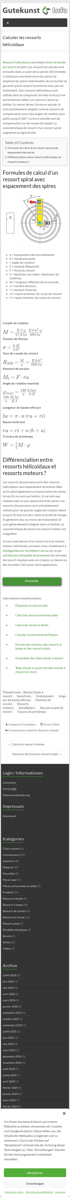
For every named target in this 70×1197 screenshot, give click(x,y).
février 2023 (10, 1106)
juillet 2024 (10, 1075)
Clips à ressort (11, 848)
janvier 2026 (10, 1006)
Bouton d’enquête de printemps (29, 555)
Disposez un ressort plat (31, 605)
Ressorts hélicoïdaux (16, 62)
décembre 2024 (12, 1056)
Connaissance (16, 730)
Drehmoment (45, 696)
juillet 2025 (10, 1031)
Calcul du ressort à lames (31, 625)
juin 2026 (8, 981)
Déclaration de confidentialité (39, 1192)
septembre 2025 (12, 1025)
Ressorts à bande (48, 730)
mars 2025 (9, 1050)
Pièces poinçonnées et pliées (20, 886)
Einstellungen (35, 1183)
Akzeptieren (35, 1173)
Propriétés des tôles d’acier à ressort (39, 658)
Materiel (8, 867)
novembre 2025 (12, 1012)
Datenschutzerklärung (16, 795)
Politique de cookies (14, 1192)
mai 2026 (8, 987)
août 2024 (9, 1069)
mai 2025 (8, 1044)
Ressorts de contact (14, 911)
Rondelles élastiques (15, 929)
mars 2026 (9, 1000)
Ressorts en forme (13, 917)
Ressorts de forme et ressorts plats (37, 754)
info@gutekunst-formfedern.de (23, 550)
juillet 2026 (10, 975)
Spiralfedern (27, 707)
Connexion (9, 782)
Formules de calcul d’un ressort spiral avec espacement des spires (33, 150)
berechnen (24, 696)
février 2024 (10, 1087)
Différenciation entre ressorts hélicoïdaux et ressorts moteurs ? (34, 159)
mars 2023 (9, 1100)
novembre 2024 (12, 1062)
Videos (7, 948)
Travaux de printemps (31, 711)
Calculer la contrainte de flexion (36, 634)
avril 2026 (9, 994)
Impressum (60, 1192)
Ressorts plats (11, 923)
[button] (64, 1113)
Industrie (31, 730)
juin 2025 (8, 1037)
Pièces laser (10, 879)
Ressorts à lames (13, 904)
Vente (6, 942)
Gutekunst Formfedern (22, 724)
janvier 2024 (10, 1094)
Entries (9, 788)
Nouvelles (9, 873)
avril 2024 (9, 1081)
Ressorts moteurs (16, 705)
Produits (8, 892)
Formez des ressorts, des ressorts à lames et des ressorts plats (38, 646)
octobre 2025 (11, 1019)
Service (7, 936)
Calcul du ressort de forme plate (36, 615)
